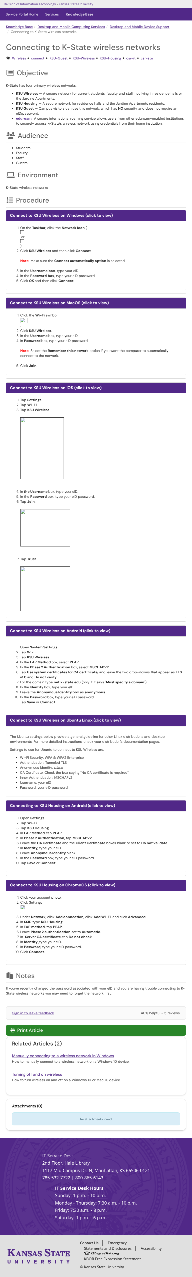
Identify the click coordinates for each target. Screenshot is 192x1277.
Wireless (19, 58)
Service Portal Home (22, 14)
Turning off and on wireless (37, 1074)
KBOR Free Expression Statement (112, 1258)
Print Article (29, 1030)
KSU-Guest (59, 58)
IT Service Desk (58, 1156)
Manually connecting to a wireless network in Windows (63, 1055)
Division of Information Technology (30, 4)
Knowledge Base (79, 14)
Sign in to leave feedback (33, 1013)
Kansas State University (75, 4)
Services (52, 14)
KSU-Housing (110, 58)
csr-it (131, 58)
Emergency (117, 1242)
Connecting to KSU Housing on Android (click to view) (62, 805)
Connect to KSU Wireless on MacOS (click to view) (59, 302)
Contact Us (89, 1242)
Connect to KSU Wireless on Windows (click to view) (61, 215)
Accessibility (151, 1248)
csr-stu (147, 58)
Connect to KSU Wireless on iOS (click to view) (56, 387)
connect (37, 58)
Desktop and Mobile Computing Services (71, 26)
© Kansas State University (102, 1266)
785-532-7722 (56, 1178)
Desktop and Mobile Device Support (140, 26)
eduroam (24, 118)
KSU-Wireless (84, 58)
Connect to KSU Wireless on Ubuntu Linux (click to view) (65, 720)
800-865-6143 (89, 1178)
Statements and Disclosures (108, 1248)
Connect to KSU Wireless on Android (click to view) (60, 630)
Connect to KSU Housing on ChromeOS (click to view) (62, 885)
